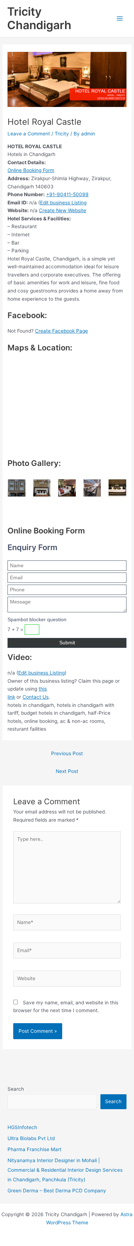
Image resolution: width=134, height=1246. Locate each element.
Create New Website (62, 210)
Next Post (67, 771)
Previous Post (67, 753)
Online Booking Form (31, 170)
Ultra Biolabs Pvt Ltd (31, 1138)
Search (16, 1089)
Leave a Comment (29, 133)
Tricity (62, 133)
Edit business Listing (63, 202)
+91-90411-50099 (67, 194)
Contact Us (36, 697)
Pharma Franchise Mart (34, 1149)
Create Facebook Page (61, 331)
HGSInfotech (22, 1127)
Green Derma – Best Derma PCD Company (57, 1190)
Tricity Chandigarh (39, 18)
